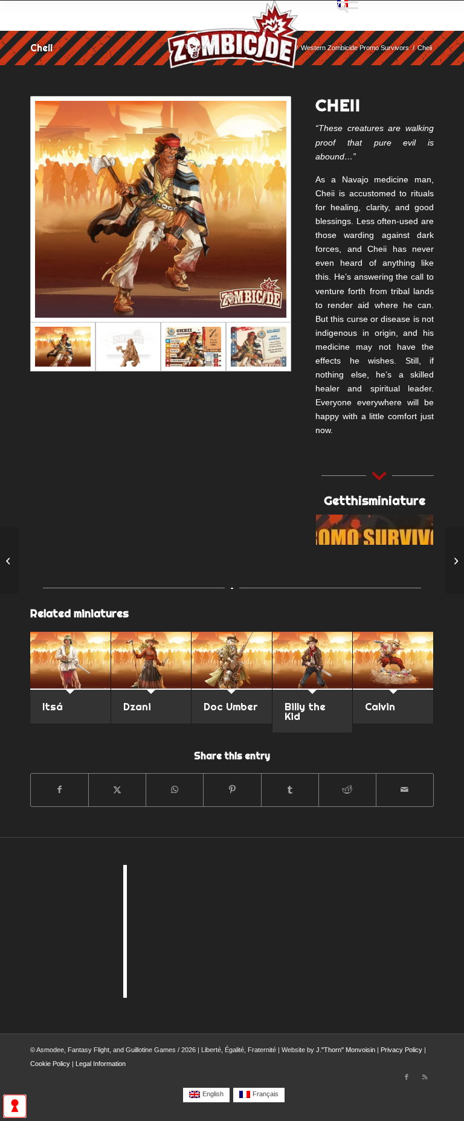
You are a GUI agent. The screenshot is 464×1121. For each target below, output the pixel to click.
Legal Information (101, 1063)
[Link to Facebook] (407, 1077)
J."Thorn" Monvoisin (345, 1049)
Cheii (41, 48)
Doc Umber (231, 706)
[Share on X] (117, 790)
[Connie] (454, 560)
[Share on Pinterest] (232, 790)
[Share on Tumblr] (290, 790)
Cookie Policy (50, 1063)
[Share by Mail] (404, 790)
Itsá (52, 706)
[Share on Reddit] (347, 790)
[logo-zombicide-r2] (232, 42)
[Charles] (9, 560)
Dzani (137, 706)
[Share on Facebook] (59, 790)
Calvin (380, 706)
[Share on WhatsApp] (174, 790)
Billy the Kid (305, 711)
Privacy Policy (401, 1049)
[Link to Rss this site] (425, 1077)
